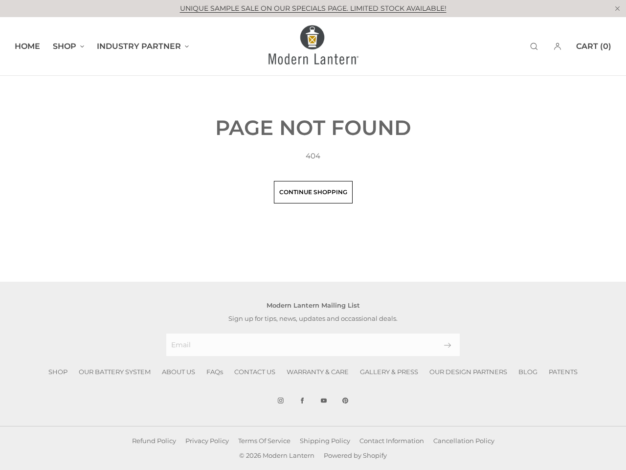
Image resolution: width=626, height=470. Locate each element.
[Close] (617, 8)
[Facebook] (302, 400)
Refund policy (154, 441)
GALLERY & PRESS (389, 372)
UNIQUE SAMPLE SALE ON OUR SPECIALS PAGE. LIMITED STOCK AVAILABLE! (313, 8)
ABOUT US (178, 372)
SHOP (57, 372)
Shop (64, 46)
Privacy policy (207, 441)
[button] (534, 46)
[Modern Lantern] (313, 46)
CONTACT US (254, 372)
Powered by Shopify (355, 455)
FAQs (214, 372)
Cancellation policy (463, 441)
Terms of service (264, 441)
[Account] (557, 46)
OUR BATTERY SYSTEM (115, 372)
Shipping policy (325, 441)
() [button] (593, 46)
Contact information (391, 441)
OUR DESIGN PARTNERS (468, 372)
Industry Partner (139, 46)
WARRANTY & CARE (318, 372)
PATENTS (563, 372)
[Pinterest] (345, 400)
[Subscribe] (447, 345)
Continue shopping (313, 192)
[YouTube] (324, 400)
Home (27, 46)
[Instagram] (280, 400)
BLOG (527, 372)
